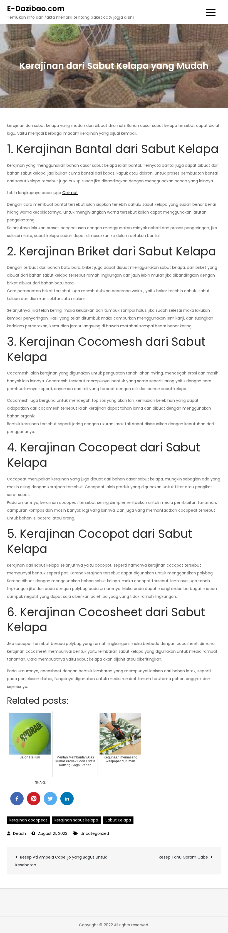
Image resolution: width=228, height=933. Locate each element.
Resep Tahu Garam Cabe (183, 857)
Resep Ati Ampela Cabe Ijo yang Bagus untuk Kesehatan (61, 861)
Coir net (70, 192)
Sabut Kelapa (118, 820)
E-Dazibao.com (36, 9)
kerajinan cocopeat (28, 820)
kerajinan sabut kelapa (76, 820)
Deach (19, 833)
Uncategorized (95, 833)
